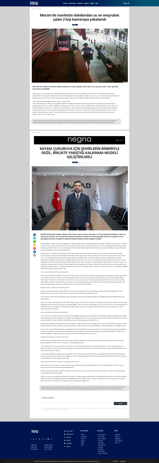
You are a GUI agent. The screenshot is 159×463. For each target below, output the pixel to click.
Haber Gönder (48, 449)
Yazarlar (68, 437)
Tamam (123, 461)
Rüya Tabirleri (118, 441)
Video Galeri (69, 434)
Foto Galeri (69, 431)
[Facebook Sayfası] (31, 439)
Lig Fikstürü (101, 443)
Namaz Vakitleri (102, 438)
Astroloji (117, 443)
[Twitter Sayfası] (34, 439)
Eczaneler (100, 441)
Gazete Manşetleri (102, 453)
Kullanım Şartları (48, 445)
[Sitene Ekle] (52, 439)
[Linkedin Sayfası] (43, 439)
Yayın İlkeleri (34, 447)
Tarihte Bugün (101, 445)
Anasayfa (33, 9)
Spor (96, 3)
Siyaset (86, 3)
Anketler (117, 436)
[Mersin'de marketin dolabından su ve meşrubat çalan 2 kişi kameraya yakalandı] (80, 55)
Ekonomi (80, 3)
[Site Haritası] (49, 439)
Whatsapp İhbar (48, 447)
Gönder (120, 403)
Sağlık (92, 3)
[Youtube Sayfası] (40, 439)
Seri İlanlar (100, 449)
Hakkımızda (34, 445)
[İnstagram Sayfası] (37, 439)
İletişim (68, 446)
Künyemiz (69, 443)
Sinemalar (100, 447)
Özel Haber (72, 3)
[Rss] (46, 439)
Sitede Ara (117, 434)
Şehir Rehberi (101, 451)
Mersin (65, 3)
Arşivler (68, 440)
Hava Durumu (101, 434)
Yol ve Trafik (101, 436)
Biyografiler (118, 438)
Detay (116, 461)
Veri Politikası (34, 449)
